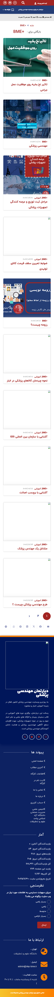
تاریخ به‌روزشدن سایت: (40, 878)
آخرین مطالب (37, 767)
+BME (44, 80)
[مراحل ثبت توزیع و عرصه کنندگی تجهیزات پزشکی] (27, 174)
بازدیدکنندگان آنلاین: (40, 843)
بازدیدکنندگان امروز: (41, 848)
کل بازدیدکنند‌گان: (42, 863)
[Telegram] (10, 3)
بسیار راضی (41, 901)
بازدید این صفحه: (42, 868)
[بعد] (29, 616)
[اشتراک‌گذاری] (40, 626)
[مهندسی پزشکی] (27, 119)
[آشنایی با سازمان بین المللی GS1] (27, 409)
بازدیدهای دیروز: (43, 853)
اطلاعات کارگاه (37, 773)
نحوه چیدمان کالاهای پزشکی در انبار (27, 381)
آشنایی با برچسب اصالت (33, 493)
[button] (23, 3)
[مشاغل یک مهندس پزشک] (27, 521)
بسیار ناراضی (40, 916)
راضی (44, 906)
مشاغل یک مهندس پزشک (32, 549)
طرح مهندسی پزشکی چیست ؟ (29, 604)
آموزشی (37, 198)
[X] (25, 737)
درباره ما (40, 796)
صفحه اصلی (38, 761)
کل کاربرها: (45, 873)
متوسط (42, 911)
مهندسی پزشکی (38, 146)
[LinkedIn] (5, 3)
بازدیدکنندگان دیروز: (41, 858)
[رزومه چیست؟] (27, 297)
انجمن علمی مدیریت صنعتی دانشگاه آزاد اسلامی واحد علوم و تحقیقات (37, 815)
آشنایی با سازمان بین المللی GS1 (28, 437)
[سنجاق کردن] (20, 626)
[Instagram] (15, 3)
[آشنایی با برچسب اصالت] (27, 465)
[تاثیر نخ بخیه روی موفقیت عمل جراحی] (27, 57)
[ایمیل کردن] (47, 626)
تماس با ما (38, 789)
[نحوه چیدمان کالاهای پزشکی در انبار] (27, 353)
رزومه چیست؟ (39, 325)
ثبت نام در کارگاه (39, 782)
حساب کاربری (37, 802)
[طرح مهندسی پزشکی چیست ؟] (27, 577)
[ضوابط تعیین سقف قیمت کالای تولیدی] (27, 236)
